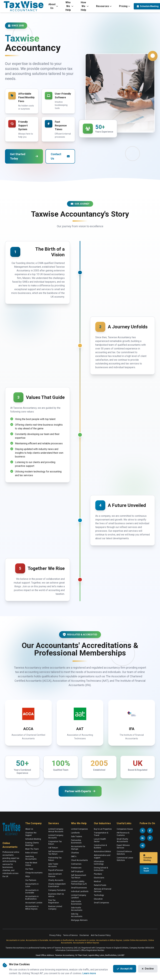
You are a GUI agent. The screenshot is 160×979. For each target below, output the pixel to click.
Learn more (89, 973)
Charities (75, 853)
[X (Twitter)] (142, 830)
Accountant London (33, 903)
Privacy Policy (55, 935)
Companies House (125, 829)
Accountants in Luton (15, 940)
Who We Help (68, 6)
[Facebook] (150, 830)
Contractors (76, 864)
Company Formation (57, 890)
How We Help (83, 6)
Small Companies (101, 903)
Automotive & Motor (102, 851)
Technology (99, 895)
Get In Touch (146, 869)
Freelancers (76, 868)
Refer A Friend (31, 853)
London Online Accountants (135, 940)
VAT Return (53, 848)
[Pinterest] (150, 838)
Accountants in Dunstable (37, 940)
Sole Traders (76, 836)
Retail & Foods (100, 885)
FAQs (27, 876)
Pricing (123, 6)
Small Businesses (79, 888)
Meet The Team (32, 849)
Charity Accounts (55, 880)
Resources (102, 6)
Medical (97, 881)
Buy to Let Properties (103, 829)
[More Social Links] (142, 845)
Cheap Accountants (33, 873)
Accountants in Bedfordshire (61, 940)
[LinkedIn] (142, 838)
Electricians (99, 878)
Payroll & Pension (55, 870)
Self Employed (77, 871)
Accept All (126, 968)
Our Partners (30, 880)
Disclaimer (84, 935)
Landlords (75, 833)
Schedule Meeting (33, 839)
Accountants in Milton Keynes (109, 940)
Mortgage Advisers (79, 920)
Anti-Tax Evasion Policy (101, 935)
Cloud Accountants (79, 860)
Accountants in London (85, 940)
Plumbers (98, 874)
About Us (51, 6)
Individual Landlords (79, 891)
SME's (73, 856)
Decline (149, 968)
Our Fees (29, 869)
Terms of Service (70, 935)
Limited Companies (79, 829)
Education (98, 899)
